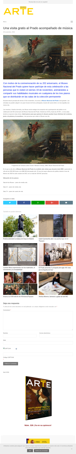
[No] (72, 449)
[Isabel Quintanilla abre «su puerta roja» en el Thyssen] (56, 215)
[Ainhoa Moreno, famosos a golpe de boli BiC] (56, 273)
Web (4, 340)
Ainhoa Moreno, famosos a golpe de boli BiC (53, 296)
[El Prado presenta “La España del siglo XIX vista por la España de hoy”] (56, 244)
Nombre (5, 333)
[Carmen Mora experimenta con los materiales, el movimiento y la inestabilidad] (20, 244)
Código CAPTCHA (8, 357)
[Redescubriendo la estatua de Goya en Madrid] (20, 215)
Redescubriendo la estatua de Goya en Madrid (18, 239)
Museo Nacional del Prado (50, 100)
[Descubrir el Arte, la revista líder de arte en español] (38, 10)
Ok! (30, 450)
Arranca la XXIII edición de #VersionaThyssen (18, 296)
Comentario (7, 310)
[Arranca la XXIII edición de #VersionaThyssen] (20, 273)
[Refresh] (16, 348)
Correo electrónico (44, 333)
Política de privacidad (41, 450)
